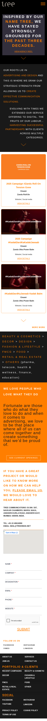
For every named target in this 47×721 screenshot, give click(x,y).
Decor (5, 675)
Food (27, 682)
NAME (8, 564)
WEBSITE (10, 609)
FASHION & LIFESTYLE (21, 346)
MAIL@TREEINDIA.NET (20, 526)
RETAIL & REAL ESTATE (22, 357)
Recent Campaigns (12, 671)
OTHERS (13, 362)
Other (28, 687)
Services (29, 657)
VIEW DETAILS (23, 204)
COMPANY (10, 573)
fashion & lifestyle (30, 676)
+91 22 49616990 (15, 523)
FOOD (21, 351)
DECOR (8, 341)
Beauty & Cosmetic (34, 671)
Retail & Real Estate (9, 688)
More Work (38, 327)
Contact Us (31, 661)
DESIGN (25, 341)
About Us (7, 657)
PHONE (9, 600)
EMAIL (8, 591)
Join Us (6, 661)
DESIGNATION (12, 582)
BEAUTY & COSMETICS (21, 336)
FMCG (7, 351)
